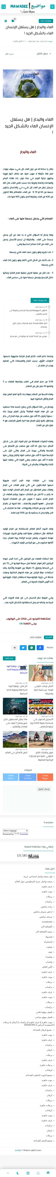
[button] (40, 647)
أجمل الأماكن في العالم (16, 753)
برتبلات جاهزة (46, 1065)
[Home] (48, 1173)
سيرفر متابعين (45, 916)
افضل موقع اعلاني (44, 1012)
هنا (21, 624)
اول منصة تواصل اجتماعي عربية (38, 876)
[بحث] (3, 6)
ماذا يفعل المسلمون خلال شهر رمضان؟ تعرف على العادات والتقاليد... (15, 723)
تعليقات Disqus (10, 777)
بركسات (48, 901)
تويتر (50, 952)
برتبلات (49, 896)
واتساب (49, 962)
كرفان (49, 1050)
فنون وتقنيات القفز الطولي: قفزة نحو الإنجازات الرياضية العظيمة (41, 756)
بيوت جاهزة (47, 891)
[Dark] (18, 1173)
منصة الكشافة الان (44, 931)
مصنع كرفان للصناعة (42, 1030)
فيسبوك (48, 936)
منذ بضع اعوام (40, 307)
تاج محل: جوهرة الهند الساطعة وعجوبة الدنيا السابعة (17, 690)
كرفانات (48, 1070)
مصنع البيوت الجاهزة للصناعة (39, 1075)
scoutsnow (47, 921)
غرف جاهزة (47, 886)
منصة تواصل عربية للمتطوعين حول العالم (33, 881)
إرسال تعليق (43, 789)
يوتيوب (49, 947)
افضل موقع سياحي (43, 1017)
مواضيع (18, 1150)
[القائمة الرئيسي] (52, 6)
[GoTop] (8, 1173)
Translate (24, 834)
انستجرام (48, 941)
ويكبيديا (49, 957)
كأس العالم (47, 967)
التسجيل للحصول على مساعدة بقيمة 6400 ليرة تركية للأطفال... (41, 723)
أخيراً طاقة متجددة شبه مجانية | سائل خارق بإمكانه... (29, 325)
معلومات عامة (46, 21)
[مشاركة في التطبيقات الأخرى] (14, 647)
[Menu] (28, 1173)
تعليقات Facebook (27, 777)
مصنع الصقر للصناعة (43, 1140)
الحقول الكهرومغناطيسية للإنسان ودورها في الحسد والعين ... (28, 312)
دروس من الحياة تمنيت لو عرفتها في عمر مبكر (28, 336)
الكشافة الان (46, 926)
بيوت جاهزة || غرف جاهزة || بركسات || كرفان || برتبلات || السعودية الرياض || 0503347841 (29, 1023)
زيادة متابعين (46, 906)
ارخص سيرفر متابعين (42, 911)
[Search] (38, 1173)
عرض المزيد (9, 658)
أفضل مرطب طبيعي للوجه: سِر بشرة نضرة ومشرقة (43, 690)
